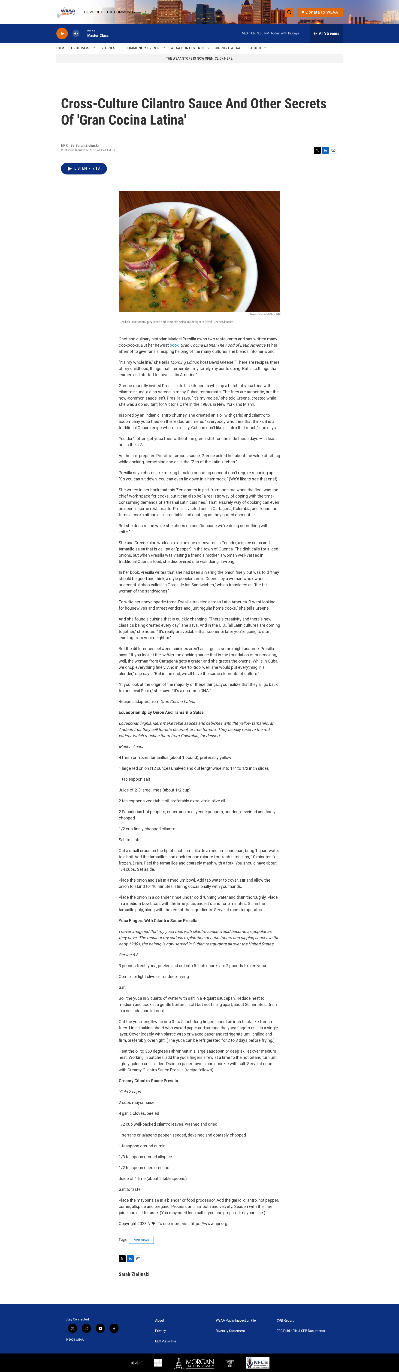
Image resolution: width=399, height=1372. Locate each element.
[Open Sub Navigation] (94, 48)
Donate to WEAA (321, 12)
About (256, 48)
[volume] (76, 33)
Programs (81, 48)
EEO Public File (165, 1341)
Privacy (160, 1331)
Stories (108, 48)
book (174, 345)
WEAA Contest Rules (190, 48)
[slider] (83, 33)
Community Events (143, 48)
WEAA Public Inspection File (236, 1320)
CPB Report (285, 1320)
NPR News (141, 1240)
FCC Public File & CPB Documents (301, 1331)
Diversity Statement (230, 1331)
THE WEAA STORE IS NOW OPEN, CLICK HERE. (199, 58)
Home (61, 48)
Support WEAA (227, 48)
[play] (62, 33)
